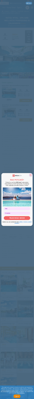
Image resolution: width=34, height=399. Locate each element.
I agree (17, 396)
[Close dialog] (30, 175)
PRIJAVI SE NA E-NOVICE (17, 218)
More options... (21, 393)
